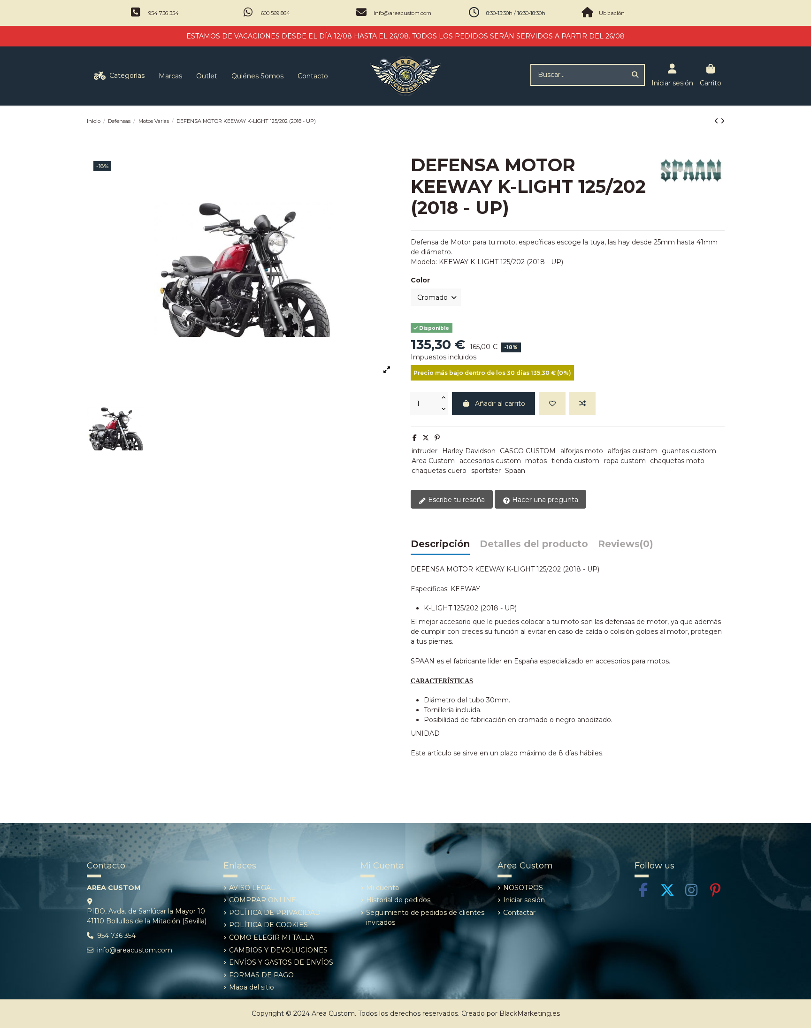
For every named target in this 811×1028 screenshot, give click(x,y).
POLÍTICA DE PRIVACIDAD (275, 912)
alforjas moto (581, 451)
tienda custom (575, 461)
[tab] (625, 546)
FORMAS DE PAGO (261, 975)
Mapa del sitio (251, 987)
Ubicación (612, 13)
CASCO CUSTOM (528, 451)
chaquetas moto (677, 461)
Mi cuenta (382, 887)
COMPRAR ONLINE (262, 900)
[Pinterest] (437, 438)
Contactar (519, 912)
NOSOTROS (523, 887)
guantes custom (689, 451)
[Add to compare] (582, 403)
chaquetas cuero (439, 470)
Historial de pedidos (398, 900)
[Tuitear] (425, 438)
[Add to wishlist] (552, 403)
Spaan (515, 470)
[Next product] (722, 121)
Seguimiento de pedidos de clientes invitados (425, 917)
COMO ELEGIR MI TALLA (271, 937)
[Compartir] (415, 438)
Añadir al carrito (500, 403)
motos (536, 461)
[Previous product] (717, 121)
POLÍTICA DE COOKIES (268, 925)
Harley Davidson (469, 451)
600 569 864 (275, 13)
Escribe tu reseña (455, 499)
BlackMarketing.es (529, 1013)
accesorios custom (490, 461)
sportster (486, 470)
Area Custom (433, 461)
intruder (424, 451)
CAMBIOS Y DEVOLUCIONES (278, 950)
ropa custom (625, 461)
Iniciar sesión (524, 900)
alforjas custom (633, 451)
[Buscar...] (635, 75)
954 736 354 (163, 13)
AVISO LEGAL (252, 887)
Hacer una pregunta (544, 499)
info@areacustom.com (402, 13)
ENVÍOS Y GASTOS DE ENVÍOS (281, 962)
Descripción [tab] (440, 544)
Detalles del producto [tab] (534, 544)
